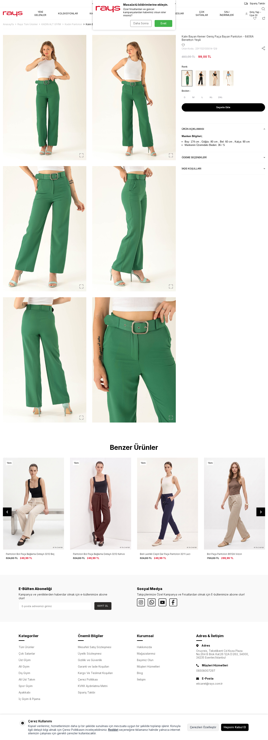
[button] (7, 512)
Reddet (113, 729)
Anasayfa (8, 24)
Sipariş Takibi (257, 3)
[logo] (13, 13)
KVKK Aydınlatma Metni (93, 686)
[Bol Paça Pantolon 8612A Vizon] (167, 503)
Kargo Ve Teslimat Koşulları (95, 673)
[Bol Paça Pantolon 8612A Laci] (234, 503)
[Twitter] (152, 602)
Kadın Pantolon (73, 24)
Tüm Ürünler (26, 647)
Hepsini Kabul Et (235, 727)
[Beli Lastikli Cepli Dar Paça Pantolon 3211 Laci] (100, 503)
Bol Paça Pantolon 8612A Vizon (157, 553)
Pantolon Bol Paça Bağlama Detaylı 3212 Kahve (32, 553)
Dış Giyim (24, 673)
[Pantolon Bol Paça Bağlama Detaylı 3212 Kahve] (33, 503)
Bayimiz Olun (145, 660)
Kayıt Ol (103, 605)
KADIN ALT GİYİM (51, 24)
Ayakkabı (24, 692)
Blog (140, 673)
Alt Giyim (24, 666)
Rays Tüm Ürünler (27, 24)
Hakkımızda (144, 647)
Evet (163, 23)
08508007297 (205, 670)
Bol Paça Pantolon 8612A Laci (223, 553)
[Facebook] (173, 602)
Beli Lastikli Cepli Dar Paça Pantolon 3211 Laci (98, 553)
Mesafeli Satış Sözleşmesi (94, 647)
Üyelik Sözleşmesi (89, 653)
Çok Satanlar (27, 653)
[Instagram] (141, 602)
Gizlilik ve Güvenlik (90, 660)
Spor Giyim (26, 686)
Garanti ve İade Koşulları (93, 666)
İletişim (141, 679)
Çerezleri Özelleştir (203, 727)
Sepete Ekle (223, 107)
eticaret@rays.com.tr (209, 683)
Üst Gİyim (25, 660)
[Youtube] (162, 602)
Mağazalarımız (146, 653)
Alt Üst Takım (27, 679)
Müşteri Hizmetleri (148, 666)
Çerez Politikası (88, 679)
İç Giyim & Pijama (29, 699)
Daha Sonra (141, 23)
